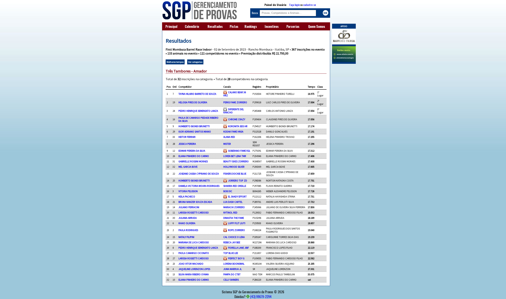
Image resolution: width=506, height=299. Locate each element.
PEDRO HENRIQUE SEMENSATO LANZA (198, 110)
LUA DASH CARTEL (233, 201)
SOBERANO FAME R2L (239, 150)
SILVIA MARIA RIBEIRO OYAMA (193, 274)
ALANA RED (229, 136)
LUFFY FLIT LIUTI (236, 223)
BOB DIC (227, 191)
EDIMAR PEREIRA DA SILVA (191, 150)
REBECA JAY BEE (231, 242)
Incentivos (272, 26)
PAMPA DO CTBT (232, 274)
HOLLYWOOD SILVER (234, 166)
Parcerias (292, 26)
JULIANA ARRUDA (187, 217)
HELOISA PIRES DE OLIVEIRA (192, 102)
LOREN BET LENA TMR (234, 156)
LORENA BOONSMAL (234, 263)
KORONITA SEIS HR (237, 126)
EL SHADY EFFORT (237, 196)
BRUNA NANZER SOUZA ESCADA (195, 201)
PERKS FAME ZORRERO (235, 102)
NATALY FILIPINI (186, 237)
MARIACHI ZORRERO (234, 207)
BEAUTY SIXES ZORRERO (236, 161)
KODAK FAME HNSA (233, 131)
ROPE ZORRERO (236, 230)
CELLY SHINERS (231, 279)
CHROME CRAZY (236, 119)
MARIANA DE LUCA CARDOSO (193, 242)
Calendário (192, 26)
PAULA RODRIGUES (188, 230)
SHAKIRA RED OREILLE (234, 185)
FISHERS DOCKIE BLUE (234, 173)
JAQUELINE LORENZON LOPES (194, 269)
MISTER (227, 143)
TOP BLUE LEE (230, 253)
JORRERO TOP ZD (237, 180)
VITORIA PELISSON (188, 191)
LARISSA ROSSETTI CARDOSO (193, 212)
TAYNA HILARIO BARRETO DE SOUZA (197, 93)
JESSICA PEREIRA (187, 143)
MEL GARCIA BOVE (187, 166)
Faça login (294, 5)
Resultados (215, 26)
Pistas (234, 26)
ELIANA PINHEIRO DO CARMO (193, 156)
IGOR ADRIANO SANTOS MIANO (194, 131)
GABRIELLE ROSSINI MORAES (193, 161)
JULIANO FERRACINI (188, 207)
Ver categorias (195, 61)
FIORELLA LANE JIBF (238, 247)
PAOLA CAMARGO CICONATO (193, 253)
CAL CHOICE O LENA (234, 237)
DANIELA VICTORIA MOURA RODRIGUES (198, 185)
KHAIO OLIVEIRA (186, 223)
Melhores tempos (175, 61)
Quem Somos (316, 26)
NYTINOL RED (230, 212)
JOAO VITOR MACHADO (190, 263)
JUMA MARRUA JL (232, 269)
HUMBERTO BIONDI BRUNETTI (194, 126)
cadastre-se (309, 5)
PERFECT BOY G (236, 258)
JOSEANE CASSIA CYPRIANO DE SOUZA (198, 173)
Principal (171, 26)
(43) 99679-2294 (261, 296)
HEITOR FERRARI (186, 136)
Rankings (251, 26)
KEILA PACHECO (186, 196)
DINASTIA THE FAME (233, 217)
